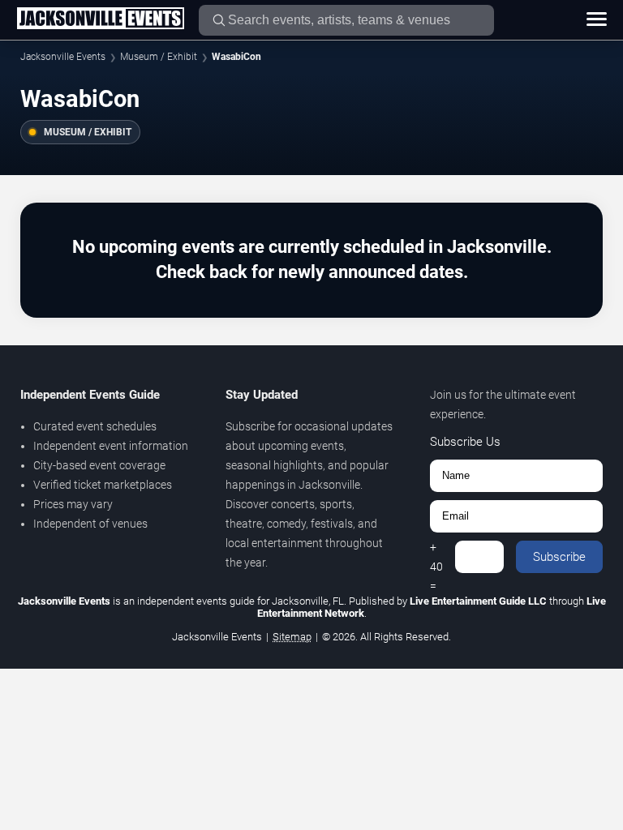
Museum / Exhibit (158, 56)
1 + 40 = (436, 557)
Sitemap (292, 637)
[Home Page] (100, 19)
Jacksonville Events (62, 56)
